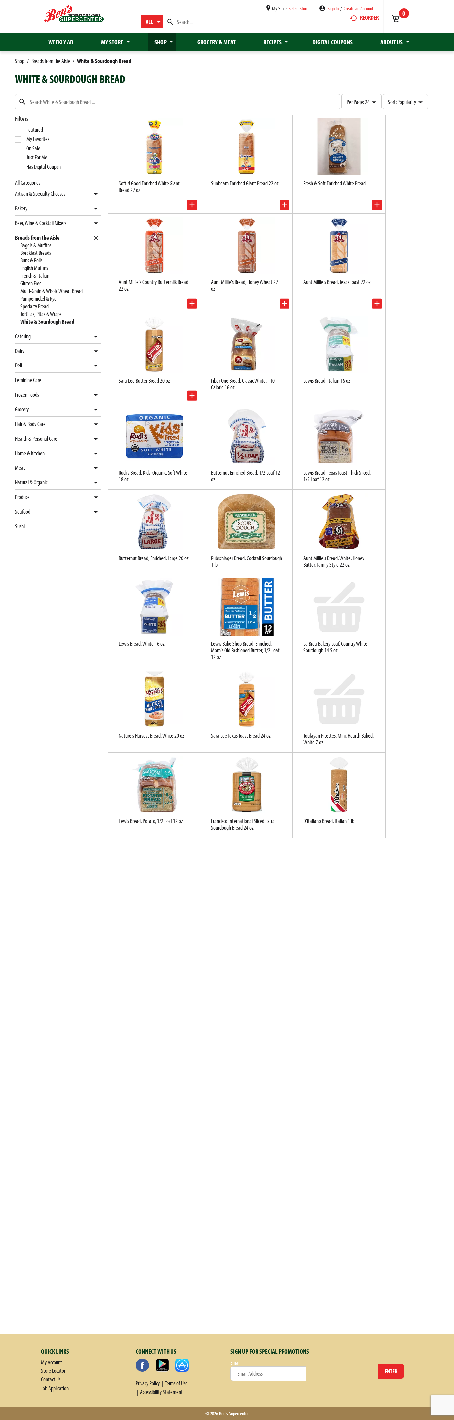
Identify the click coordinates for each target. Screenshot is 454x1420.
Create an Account (358, 8)
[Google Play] (162, 1365)
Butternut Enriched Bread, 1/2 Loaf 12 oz (245, 476)
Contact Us (50, 1379)
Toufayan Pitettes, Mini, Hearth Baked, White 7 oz (338, 739)
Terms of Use (176, 1383)
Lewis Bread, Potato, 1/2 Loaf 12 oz (151, 821)
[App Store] (182, 1365)
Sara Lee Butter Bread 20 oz (144, 380)
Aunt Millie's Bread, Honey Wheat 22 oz (244, 285)
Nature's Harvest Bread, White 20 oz (151, 735)
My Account (51, 1362)
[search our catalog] (170, 21)
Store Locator (53, 1370)
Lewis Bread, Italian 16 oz (326, 380)
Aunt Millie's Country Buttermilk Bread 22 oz (153, 285)
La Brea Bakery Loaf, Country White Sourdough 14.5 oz (335, 647)
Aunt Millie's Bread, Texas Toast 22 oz (337, 282)
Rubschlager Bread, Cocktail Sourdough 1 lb (246, 561)
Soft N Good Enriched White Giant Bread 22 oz (149, 186)
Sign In (333, 8)
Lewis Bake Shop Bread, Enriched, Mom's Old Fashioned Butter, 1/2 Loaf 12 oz (245, 650)
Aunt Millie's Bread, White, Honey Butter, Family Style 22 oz (333, 561)
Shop (19, 61)
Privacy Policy (148, 1383)
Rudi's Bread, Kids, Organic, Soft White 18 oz (153, 476)
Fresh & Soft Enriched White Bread (334, 183)
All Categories (27, 182)
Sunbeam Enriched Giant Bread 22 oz (245, 183)
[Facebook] (142, 1365)
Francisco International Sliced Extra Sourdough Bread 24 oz (243, 824)
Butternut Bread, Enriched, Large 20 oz (154, 558)
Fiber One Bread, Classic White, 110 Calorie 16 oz (243, 384)
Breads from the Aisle (50, 61)
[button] (94, 194)
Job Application (55, 1388)
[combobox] (152, 21)
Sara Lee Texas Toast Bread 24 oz (241, 735)
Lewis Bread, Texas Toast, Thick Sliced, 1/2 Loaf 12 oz (337, 476)
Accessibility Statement (161, 1391)
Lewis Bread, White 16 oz (142, 643)
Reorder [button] (369, 17)
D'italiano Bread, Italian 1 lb (328, 821)
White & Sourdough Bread (104, 61)
